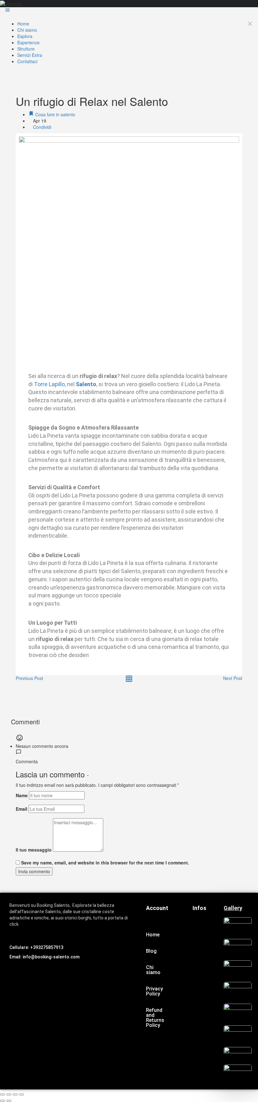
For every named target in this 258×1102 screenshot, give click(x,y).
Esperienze (28, 42)
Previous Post (29, 678)
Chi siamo (27, 30)
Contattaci (27, 61)
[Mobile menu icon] (129, 10)
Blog (151, 951)
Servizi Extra (29, 55)
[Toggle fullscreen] (15, 1094)
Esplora (24, 36)
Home (23, 23)
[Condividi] (8, 1094)
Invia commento (34, 871)
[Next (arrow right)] (8, 1101)
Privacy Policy (154, 991)
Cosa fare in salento (54, 114)
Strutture (26, 49)
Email (21, 809)
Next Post (232, 678)
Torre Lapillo (49, 384)
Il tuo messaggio (34, 850)
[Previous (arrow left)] (2, 1101)
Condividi (41, 127)
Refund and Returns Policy (155, 1017)
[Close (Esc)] (2, 1094)
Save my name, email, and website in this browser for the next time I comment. (105, 862)
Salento (86, 384)
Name (22, 795)
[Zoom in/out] (21, 1094)
